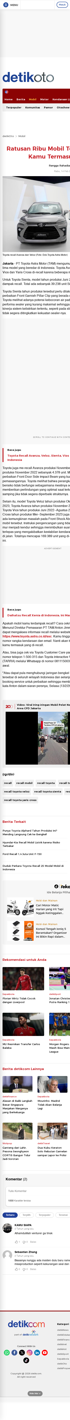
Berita (21, 99)
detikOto (8, 136)
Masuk (62, 4)
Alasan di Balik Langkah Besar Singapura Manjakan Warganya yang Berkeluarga (17, 1106)
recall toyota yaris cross (20, 800)
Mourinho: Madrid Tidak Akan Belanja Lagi (50, 1104)
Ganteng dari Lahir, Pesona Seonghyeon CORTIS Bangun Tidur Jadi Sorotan (16, 1153)
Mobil (32, 99)
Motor (44, 99)
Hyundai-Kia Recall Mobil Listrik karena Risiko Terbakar (31, 844)
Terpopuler (13, 107)
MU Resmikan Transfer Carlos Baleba (21, 1046)
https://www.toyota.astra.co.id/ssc (27, 636)
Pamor (48, 107)
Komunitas (32, 107)
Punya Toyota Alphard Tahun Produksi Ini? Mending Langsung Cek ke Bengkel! (30, 832)
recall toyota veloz (17, 791)
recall (8, 783)
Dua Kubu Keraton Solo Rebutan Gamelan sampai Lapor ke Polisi (52, 1151)
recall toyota (46, 783)
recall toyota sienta (47, 791)
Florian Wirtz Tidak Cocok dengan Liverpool (19, 1000)
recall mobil (24, 783)
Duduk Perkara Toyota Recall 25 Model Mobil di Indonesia (33, 867)
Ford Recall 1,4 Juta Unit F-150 (22, 854)
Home (8, 99)
